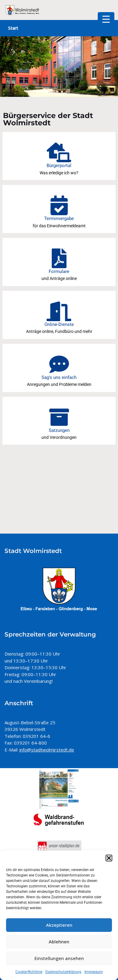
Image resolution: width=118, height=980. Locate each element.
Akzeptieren (59, 925)
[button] (109, 858)
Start (13, 28)
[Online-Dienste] (59, 311)
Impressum (93, 972)
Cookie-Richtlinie (28, 972)
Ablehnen (59, 942)
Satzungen (59, 430)
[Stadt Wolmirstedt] (23, 10)
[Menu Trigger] (106, 18)
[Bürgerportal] (59, 152)
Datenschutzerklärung (63, 972)
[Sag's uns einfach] (59, 364)
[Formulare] (59, 258)
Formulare (59, 271)
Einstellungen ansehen (59, 958)
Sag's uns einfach (59, 377)
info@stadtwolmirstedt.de (46, 750)
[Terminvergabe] (59, 205)
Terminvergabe (59, 218)
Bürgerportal (59, 165)
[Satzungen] (59, 417)
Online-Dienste (59, 324)
